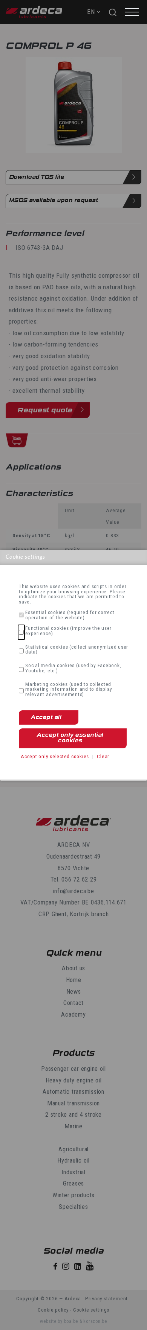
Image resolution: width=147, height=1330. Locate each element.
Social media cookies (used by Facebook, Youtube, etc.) (73, 668)
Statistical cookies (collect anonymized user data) (76, 649)
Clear (103, 756)
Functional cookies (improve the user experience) (68, 631)
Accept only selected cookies (55, 756)
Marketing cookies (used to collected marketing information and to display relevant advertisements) (68, 689)
